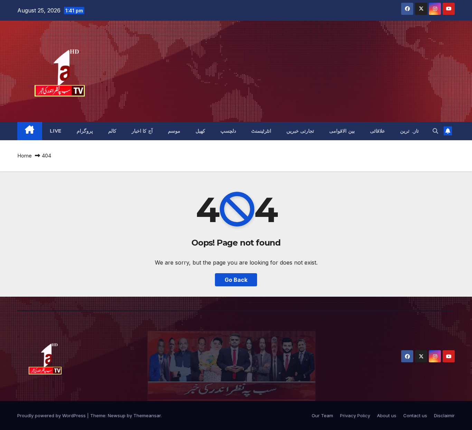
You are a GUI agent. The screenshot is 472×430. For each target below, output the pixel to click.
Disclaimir (444, 415)
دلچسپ (228, 131)
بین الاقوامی (342, 131)
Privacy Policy (355, 415)
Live (56, 131)
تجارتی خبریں (300, 131)
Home (24, 155)
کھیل (200, 131)
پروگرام (85, 131)
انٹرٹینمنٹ (261, 131)
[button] (435, 130)
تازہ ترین (409, 131)
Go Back (236, 279)
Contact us (415, 415)
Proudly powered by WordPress (52, 415)
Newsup (116, 415)
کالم (112, 131)
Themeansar (147, 415)
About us (386, 415)
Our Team (322, 415)
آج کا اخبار (142, 131)
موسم (174, 131)
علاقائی (377, 131)
